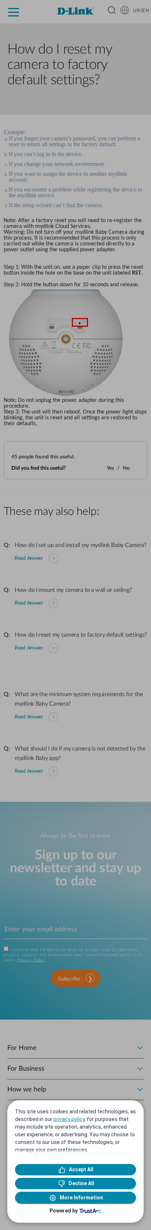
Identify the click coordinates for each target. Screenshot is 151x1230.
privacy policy (69, 1119)
